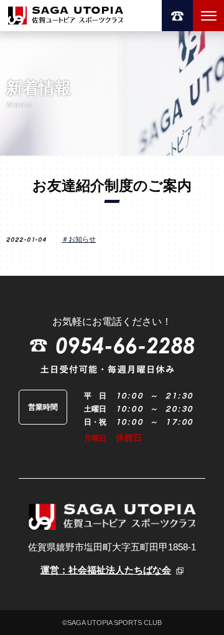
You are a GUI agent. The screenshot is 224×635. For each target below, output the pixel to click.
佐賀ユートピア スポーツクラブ (65, 15)
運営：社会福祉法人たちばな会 (105, 570)
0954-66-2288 (177, 15)
